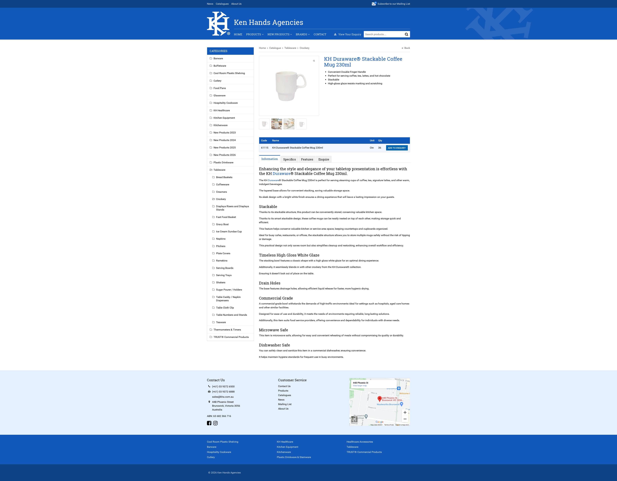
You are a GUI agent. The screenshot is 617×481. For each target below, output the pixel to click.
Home (238, 34)
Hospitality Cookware (226, 102)
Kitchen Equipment (224, 117)
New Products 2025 (225, 147)
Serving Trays (224, 275)
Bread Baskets (224, 177)
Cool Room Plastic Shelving (229, 73)
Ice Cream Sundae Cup (229, 231)
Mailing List (284, 404)
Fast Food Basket (226, 217)
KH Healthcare (222, 110)
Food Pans (220, 88)
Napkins (220, 238)
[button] (406, 34)
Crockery (304, 47)
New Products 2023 (225, 132)
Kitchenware (221, 125)
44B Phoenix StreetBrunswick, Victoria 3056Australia (226, 405)
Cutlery (217, 80)
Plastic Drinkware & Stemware (294, 457)
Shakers (220, 282)
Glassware (219, 95)
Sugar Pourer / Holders (229, 289)
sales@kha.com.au (223, 396)
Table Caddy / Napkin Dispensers (228, 299)
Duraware (282, 173)
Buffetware (220, 65)
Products (253, 34)
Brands (301, 34)
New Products (278, 34)
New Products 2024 (225, 140)
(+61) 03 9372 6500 (223, 386)
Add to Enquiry (397, 148)
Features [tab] (307, 159)
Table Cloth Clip (225, 307)
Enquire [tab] (323, 159)
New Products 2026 (225, 154)
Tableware (290, 47)
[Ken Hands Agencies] (218, 23)
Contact (320, 34)
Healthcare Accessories (360, 441)
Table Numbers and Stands (231, 314)
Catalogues (222, 3)
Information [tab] (269, 159)
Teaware (221, 322)
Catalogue (275, 47)
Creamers (221, 191)
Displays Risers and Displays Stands (232, 208)
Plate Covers (223, 253)
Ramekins (221, 260)
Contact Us (284, 386)
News (210, 3)
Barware (218, 58)
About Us (236, 3)
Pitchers (220, 246)
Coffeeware (222, 184)
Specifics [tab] (289, 159)
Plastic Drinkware (223, 162)
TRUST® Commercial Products (231, 337)
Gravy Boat (222, 224)
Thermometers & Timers (227, 329)
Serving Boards (224, 267)
